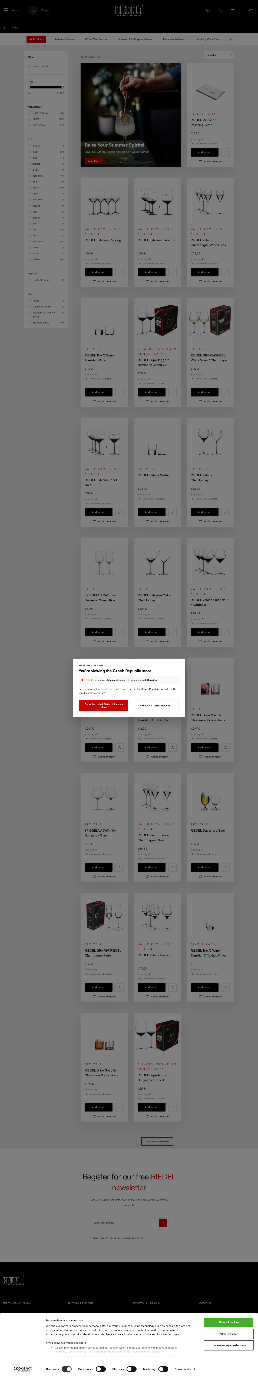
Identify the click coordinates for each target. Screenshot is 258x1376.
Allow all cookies (228, 1322)
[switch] (101, 1369)
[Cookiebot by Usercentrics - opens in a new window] (22, 1369)
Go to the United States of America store (104, 705)
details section (165, 1356)
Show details (183, 1369)
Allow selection (228, 1333)
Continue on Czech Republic (154, 705)
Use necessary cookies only (229, 1345)
